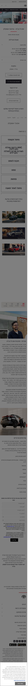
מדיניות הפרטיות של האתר (19, 680)
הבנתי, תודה (20, 683)
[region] (13, 674)
